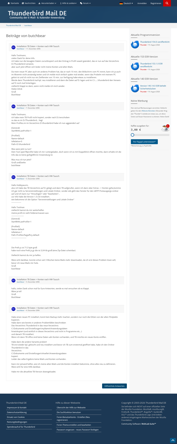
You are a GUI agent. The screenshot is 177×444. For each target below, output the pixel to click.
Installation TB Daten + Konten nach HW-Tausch (38, 46)
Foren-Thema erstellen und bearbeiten (74, 425)
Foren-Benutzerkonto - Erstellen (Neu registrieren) (73, 418)
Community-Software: (138, 423)
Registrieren (156, 3)
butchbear (20, 49)
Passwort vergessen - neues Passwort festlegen (78, 429)
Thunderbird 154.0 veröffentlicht (154, 42)
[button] (127, 3)
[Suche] (167, 3)
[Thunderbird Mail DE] (88, 14)
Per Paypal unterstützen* (144, 141)
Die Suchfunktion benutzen (69, 412)
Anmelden (142, 3)
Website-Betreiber (148, 111)
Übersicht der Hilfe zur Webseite (71, 407)
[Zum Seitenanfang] (173, 440)
